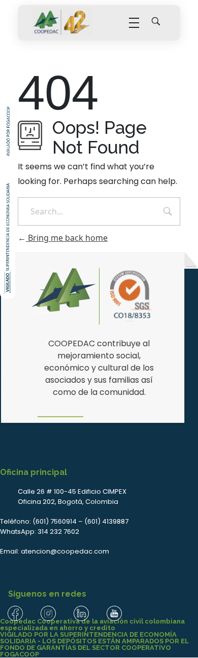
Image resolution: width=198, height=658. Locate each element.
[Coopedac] (61, 21)
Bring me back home (67, 237)
